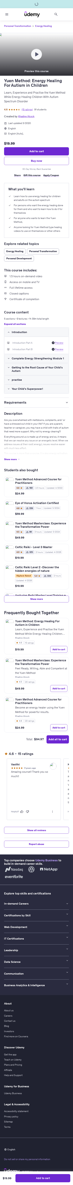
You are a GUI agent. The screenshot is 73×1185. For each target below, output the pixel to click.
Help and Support (13, 1075)
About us (9, 1010)
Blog (6, 1026)
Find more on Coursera (16, 1036)
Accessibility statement (16, 1111)
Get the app (10, 1054)
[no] (27, 812)
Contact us (9, 1020)
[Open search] (56, 14)
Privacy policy (11, 1116)
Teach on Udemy (13, 1059)
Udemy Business (46, 860)
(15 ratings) (27, 109)
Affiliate (8, 1070)
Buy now (36, 160)
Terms (7, 1126)
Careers (8, 1015)
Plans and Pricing (13, 1064)
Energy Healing (43, 25)
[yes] (22, 812)
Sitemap (8, 1121)
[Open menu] (6, 14)
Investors (9, 1031)
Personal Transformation (17, 25)
